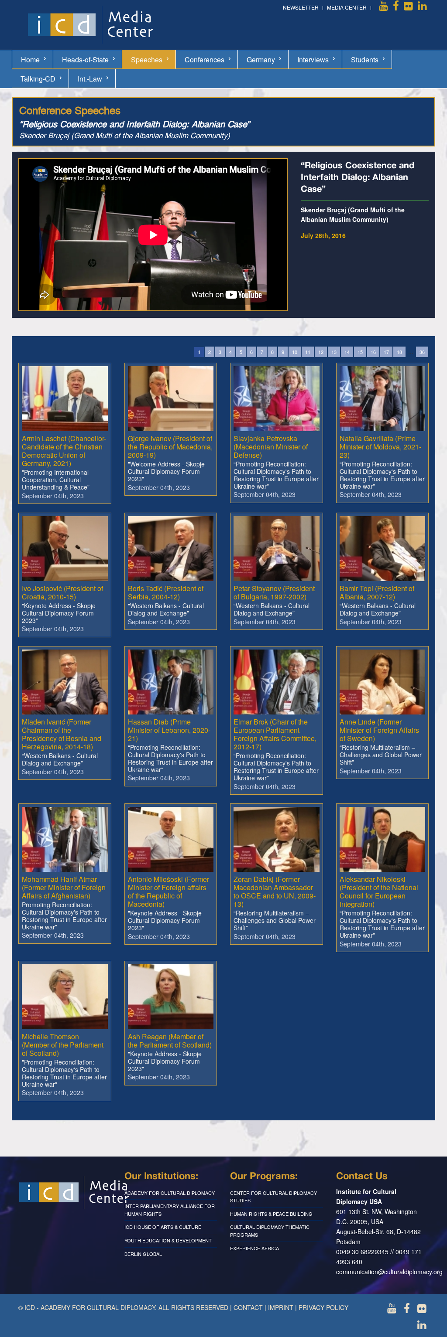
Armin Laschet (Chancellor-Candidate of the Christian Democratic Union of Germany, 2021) (64, 451)
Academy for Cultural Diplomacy (169, 1192)
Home (30, 59)
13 (334, 351)
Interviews (313, 59)
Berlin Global (143, 1253)
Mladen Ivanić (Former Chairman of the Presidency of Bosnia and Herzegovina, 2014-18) (61, 734)
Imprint (280, 1307)
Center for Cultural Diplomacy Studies (273, 1196)
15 (360, 351)
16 (373, 351)
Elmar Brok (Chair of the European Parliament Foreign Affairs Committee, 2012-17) (275, 734)
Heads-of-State (85, 59)
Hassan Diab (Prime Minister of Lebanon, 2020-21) (169, 730)
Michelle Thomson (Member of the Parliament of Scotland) (62, 1044)
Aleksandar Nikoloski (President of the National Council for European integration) (379, 891)
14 (347, 351)
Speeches (146, 59)
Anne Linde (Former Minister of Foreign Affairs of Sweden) (379, 730)
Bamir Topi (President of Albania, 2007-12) (377, 592)
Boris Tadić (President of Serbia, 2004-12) (165, 592)
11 (307, 351)
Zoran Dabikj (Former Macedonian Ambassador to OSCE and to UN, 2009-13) (275, 891)
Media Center (347, 7)
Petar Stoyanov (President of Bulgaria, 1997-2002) (274, 592)
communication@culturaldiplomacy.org (389, 1271)
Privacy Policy (323, 1307)
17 (386, 351)
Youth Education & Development (168, 1240)
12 (320, 351)
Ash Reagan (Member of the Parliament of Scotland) (170, 1040)
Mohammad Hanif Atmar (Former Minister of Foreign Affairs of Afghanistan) (64, 887)
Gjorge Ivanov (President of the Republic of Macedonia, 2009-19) (170, 446)
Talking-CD (38, 79)
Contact (248, 1307)
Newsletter (301, 7)
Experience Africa (254, 1248)
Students (364, 59)
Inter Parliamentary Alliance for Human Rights (169, 1209)
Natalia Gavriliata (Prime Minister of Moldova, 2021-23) (380, 446)
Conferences (204, 59)
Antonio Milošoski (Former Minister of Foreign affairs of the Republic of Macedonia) (168, 891)
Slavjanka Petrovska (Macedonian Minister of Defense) (271, 446)
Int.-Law (90, 79)
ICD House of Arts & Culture (162, 1226)
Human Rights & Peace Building (271, 1213)
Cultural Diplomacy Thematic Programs (269, 1230)
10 (294, 351)
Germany (261, 59)
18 (399, 351)
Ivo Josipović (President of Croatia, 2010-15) (62, 592)
